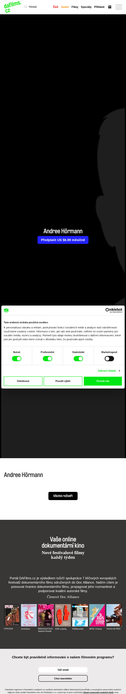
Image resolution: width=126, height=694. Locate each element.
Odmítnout (23, 381)
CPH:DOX (8, 629)
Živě (55, 7)
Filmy (75, 7)
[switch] (47, 358)
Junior (65, 7)
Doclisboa (25, 629)
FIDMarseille (78, 629)
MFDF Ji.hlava (95, 629)
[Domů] (13, 7)
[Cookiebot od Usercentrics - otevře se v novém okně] (108, 310)
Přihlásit (99, 7)
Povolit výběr (63, 381)
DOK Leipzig (60, 629)
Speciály (86, 7)
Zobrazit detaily (107, 370)
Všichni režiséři (63, 496)
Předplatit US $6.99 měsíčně (63, 240)
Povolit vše (103, 381)
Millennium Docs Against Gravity (45, 630)
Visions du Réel (113, 629)
